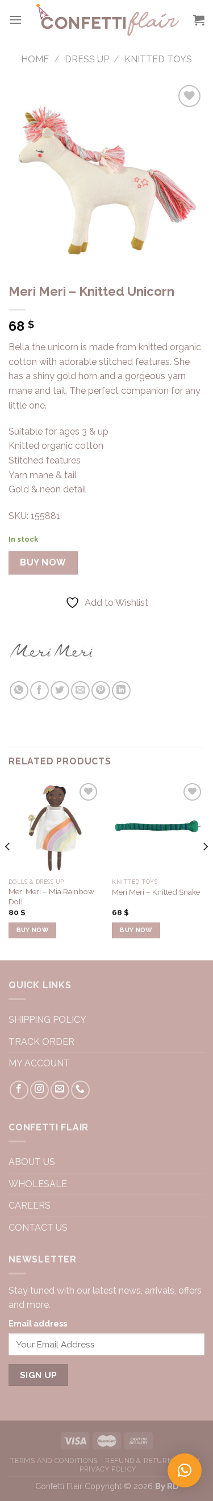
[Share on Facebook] (39, 690)
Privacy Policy (108, 1469)
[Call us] (80, 1090)
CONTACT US (39, 1227)
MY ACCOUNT (39, 1063)
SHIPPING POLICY (47, 1019)
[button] (185, 1470)
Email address (38, 1323)
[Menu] (15, 19)
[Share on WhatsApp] (19, 690)
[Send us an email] (60, 1090)
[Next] (205, 869)
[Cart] (198, 19)
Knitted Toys (158, 59)
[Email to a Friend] (80, 690)
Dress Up (87, 59)
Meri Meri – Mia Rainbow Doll (51, 896)
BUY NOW (43, 562)
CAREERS (31, 1205)
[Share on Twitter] (60, 690)
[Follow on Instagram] (39, 1090)
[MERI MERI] (51, 650)
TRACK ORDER (41, 1041)
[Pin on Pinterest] (100, 690)
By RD (166, 1486)
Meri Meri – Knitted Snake (156, 891)
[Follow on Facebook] (19, 1090)
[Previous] (8, 869)
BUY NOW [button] (32, 930)
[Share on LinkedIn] (121, 690)
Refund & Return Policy (152, 1460)
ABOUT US (32, 1161)
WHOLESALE (38, 1184)
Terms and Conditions (53, 1460)
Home (35, 59)
